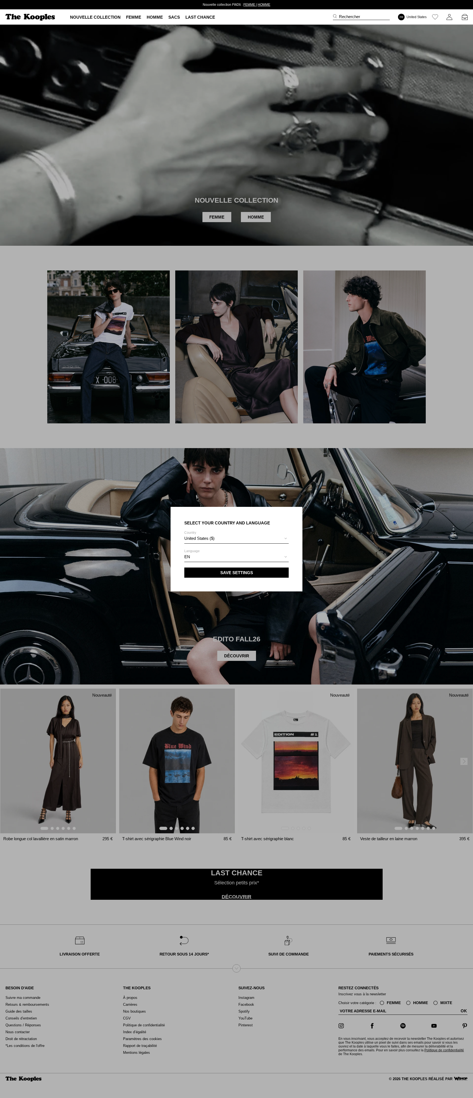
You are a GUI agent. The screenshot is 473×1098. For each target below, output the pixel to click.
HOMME (254, 5)
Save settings (236, 572)
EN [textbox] (187, 556)
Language (192, 554)
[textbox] (236, 538)
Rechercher (349, 16)
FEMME (240, 5)
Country (199, 536)
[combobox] (236, 539)
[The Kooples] (30, 17)
